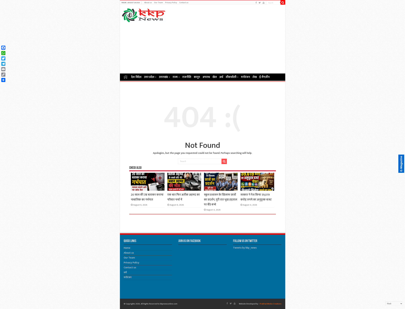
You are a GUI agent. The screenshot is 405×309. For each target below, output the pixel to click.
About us (148, 2)
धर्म (125, 272)
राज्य (175, 77)
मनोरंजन (245, 77)
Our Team (158, 2)
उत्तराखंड (163, 77)
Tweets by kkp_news (245, 248)
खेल (214, 77)
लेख (254, 77)
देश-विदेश (136, 77)
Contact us (183, 2)
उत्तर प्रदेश (149, 77)
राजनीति (186, 77)
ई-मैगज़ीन (264, 77)
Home (126, 76)
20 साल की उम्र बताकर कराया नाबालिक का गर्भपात (147, 197)
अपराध (206, 77)
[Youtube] (263, 3)
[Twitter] (260, 3)
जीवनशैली (231, 77)
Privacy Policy (171, 2)
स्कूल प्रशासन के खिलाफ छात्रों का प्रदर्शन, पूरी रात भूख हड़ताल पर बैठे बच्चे (220, 199)
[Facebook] (256, 3)
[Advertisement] (203, 48)
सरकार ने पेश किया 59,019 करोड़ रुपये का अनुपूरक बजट (256, 197)
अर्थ (221, 77)
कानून (197, 77)
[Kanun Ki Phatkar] (144, 15)
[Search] (282, 2)
